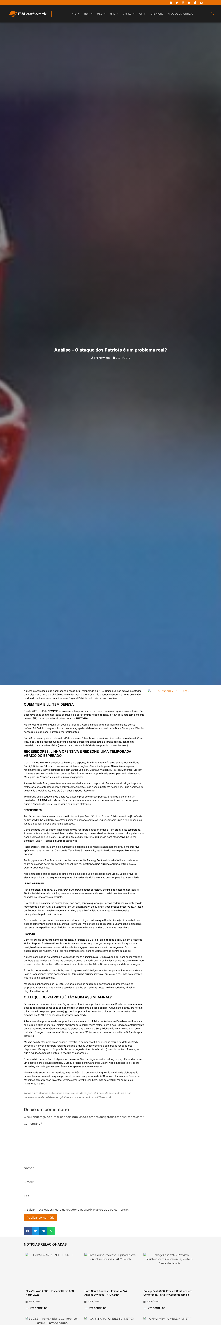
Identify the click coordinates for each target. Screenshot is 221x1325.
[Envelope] (201, 2)
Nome (29, 1168)
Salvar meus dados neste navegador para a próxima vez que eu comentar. (77, 1209)
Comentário (33, 1123)
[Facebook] (171, 2)
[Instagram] (183, 2)
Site (26, 1196)
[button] (28, 1231)
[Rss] (189, 2)
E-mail (29, 1181)
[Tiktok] (195, 2)
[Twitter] (177, 2)
